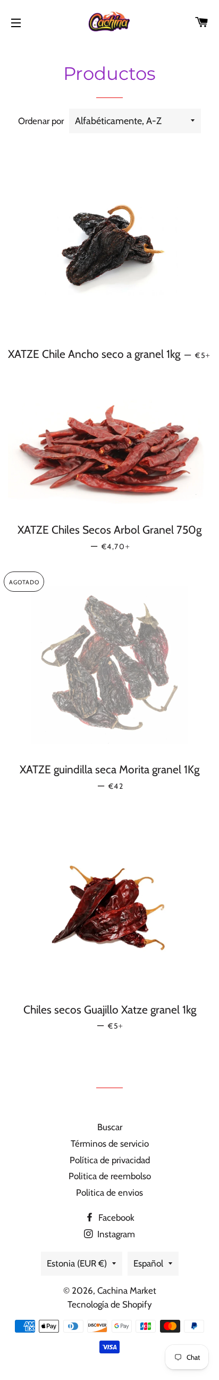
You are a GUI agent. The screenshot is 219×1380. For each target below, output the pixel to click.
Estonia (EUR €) (77, 1263)
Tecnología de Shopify (110, 1304)
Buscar (109, 1127)
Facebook (115, 1217)
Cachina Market (126, 1290)
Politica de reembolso (110, 1176)
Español (148, 1263)
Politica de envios (109, 1192)
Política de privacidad (110, 1160)
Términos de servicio (110, 1143)
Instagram (115, 1234)
